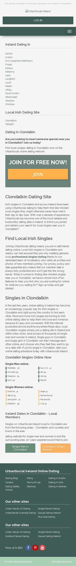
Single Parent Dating (49, 508)
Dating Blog (11, 478)
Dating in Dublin (57, 478)
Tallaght (9, 124)
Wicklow (10, 104)
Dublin (9, 57)
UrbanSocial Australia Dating (20, 512)
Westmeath (11, 97)
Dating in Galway (57, 486)
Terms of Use (33, 482)
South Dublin (12, 93)
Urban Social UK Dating (17, 508)
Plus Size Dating (46, 517)
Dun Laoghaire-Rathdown (19, 60)
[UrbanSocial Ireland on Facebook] (28, 547)
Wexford (9, 100)
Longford (10, 79)
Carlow (9, 53)
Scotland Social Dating (17, 536)
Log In (38, 20)
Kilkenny (9, 71)
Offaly (8, 89)
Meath (8, 86)
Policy (30, 478)
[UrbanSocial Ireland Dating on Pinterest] (35, 547)
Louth (8, 82)
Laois (8, 75)
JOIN (38, 174)
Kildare (9, 68)
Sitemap (31, 486)
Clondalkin (11, 120)
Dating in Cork (55, 482)
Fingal (8, 64)
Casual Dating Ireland (49, 512)
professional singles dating (29, 256)
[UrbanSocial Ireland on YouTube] (42, 547)
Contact (9, 482)
